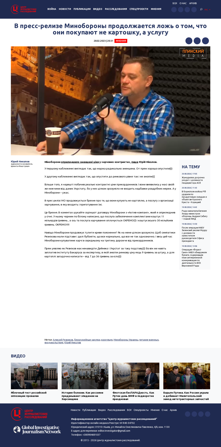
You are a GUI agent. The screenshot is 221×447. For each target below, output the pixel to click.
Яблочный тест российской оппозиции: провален (28, 394)
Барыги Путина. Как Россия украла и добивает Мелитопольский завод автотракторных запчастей (186, 395)
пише (134, 161)
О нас (183, 3)
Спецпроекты (141, 410)
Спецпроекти (138, 9)
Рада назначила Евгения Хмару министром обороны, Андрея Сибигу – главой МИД (194, 215)
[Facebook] (188, 40)
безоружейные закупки (87, 339)
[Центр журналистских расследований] (24, 9)
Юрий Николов (20, 161)
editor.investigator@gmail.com (114, 430)
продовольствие (54, 342)
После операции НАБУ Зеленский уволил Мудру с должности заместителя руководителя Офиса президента (194, 234)
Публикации (82, 9)
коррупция (107, 339)
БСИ (175, 3)
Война (51, 9)
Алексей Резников (63, 339)
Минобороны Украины (126, 339)
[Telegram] (205, 40)
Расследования (116, 9)
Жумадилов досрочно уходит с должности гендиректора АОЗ (193, 180)
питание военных (149, 339)
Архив (193, 3)
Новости (65, 9)
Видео (97, 9)
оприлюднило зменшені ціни (80, 161)
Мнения (156, 9)
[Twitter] (197, 40)
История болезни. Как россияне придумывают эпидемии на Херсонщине (82, 395)
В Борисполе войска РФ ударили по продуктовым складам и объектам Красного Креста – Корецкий (194, 196)
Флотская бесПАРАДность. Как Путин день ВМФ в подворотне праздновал (133, 395)
